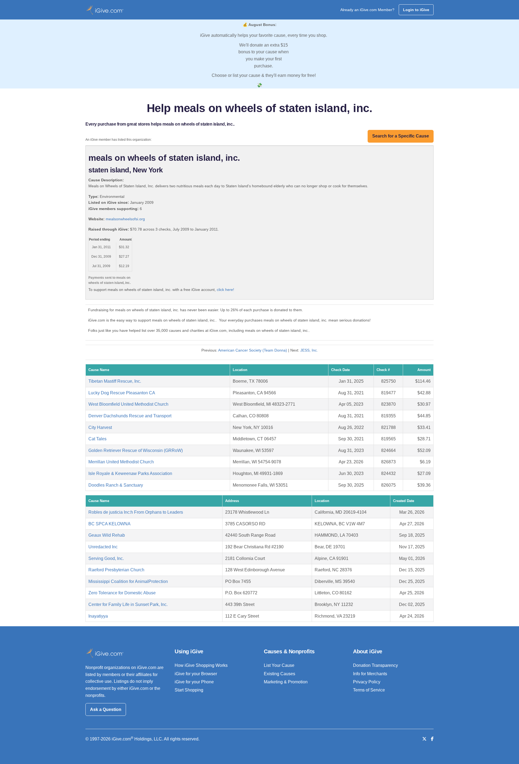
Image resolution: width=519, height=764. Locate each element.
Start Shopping (189, 690)
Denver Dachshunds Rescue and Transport (129, 416)
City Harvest (100, 427)
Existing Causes (279, 673)
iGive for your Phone (194, 682)
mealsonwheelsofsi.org (125, 219)
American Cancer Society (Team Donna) (252, 350)
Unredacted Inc (103, 547)
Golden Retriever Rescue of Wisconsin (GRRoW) (135, 450)
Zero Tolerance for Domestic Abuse (122, 593)
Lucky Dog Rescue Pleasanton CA (121, 393)
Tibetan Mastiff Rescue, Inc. (114, 381)
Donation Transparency (375, 665)
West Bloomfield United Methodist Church (128, 404)
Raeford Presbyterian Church (116, 570)
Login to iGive (416, 10)
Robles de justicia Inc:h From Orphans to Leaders (135, 512)
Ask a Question (105, 709)
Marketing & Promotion (286, 682)
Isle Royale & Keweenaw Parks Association (130, 473)
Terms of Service (369, 690)
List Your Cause (279, 665)
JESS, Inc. (309, 350)
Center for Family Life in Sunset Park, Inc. (128, 604)
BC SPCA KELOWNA (109, 524)
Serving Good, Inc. (106, 558)
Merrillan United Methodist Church (121, 462)
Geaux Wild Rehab (106, 535)
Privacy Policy (366, 682)
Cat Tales (97, 439)
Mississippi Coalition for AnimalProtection (128, 581)
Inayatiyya (98, 616)
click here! (225, 289)
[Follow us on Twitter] (424, 739)
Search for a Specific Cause (400, 136)
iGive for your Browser (196, 673)
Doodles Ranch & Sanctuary (115, 485)
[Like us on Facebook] (432, 739)
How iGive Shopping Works (201, 665)
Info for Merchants (370, 673)
